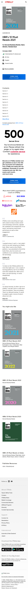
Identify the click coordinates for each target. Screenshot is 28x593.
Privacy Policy (5, 523)
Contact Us (5, 518)
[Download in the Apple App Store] (7, 551)
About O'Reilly (6, 490)
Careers (4, 495)
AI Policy (4, 525)
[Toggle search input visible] (26, 2)
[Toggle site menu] (2, 2)
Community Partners (7, 502)
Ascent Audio (9, 63)
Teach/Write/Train (7, 493)
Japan (3, 536)
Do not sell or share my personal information (13, 576)
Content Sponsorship (8, 510)
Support (4, 515)
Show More (5, 119)
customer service (17, 151)
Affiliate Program (6, 505)
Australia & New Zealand (9, 533)
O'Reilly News (5, 497)
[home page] (9, 2)
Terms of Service (6, 584)
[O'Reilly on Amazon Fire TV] (7, 565)
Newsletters (5, 520)
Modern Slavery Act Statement (9, 588)
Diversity (4, 507)
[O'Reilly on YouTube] (11, 481)
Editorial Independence (7, 586)
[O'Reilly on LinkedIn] (9, 481)
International (6, 530)
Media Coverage (6, 500)
